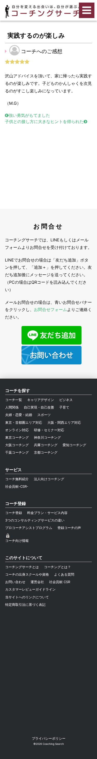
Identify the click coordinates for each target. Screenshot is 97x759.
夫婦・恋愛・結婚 (18, 415)
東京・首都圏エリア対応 (23, 422)
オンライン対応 (17, 430)
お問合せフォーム (50, 309)
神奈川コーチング (47, 437)
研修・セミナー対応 (49, 430)
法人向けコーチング (49, 479)
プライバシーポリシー (48, 738)
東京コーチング (17, 437)
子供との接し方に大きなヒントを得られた (44, 121)
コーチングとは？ (57, 567)
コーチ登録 (13, 513)
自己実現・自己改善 (39, 407)
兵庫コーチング (45, 445)
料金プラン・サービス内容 (47, 513)
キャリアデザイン (40, 400)
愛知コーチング (74, 445)
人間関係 (12, 407)
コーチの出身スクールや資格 (27, 574)
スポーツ (44, 415)
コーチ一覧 (13, 400)
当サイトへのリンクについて (27, 597)
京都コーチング (45, 452)
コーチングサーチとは (22, 567)
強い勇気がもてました (29, 115)
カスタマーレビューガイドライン (30, 589)
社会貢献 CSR (59, 582)
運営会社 (37, 582)
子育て (64, 407)
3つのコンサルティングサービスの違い (34, 520)
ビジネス (66, 400)
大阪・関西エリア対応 (64, 422)
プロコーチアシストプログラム (28, 528)
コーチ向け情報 (17, 540)
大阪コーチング (17, 445)
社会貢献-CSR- (16, 486)
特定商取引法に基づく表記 (25, 604)
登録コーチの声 (69, 528)
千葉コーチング (17, 452)
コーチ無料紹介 (17, 479)
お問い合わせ (15, 582)
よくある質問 (64, 574)
